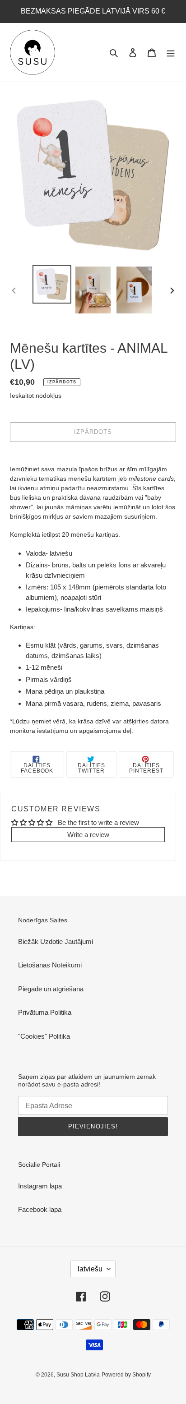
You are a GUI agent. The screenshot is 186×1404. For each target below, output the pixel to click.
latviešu (90, 1269)
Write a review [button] (88, 834)
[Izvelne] (170, 52)
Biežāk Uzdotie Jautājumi (55, 941)
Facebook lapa (39, 1209)
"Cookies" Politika (44, 1036)
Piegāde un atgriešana (51, 989)
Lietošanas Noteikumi (50, 965)
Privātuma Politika (44, 1012)
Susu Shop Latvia (78, 1375)
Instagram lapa (40, 1186)
